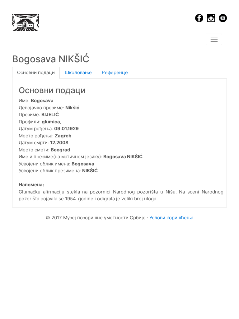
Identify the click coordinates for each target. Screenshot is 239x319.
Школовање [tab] (78, 72)
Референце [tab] (115, 72)
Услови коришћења (171, 218)
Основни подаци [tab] (36, 72)
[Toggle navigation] (214, 39)
